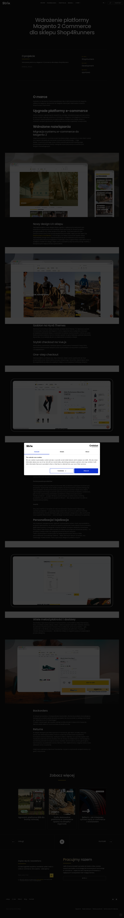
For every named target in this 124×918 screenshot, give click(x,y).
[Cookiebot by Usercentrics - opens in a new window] (90, 446)
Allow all (86, 470)
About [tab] (87, 451)
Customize (61, 470)
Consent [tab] (36, 451)
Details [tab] (62, 451)
